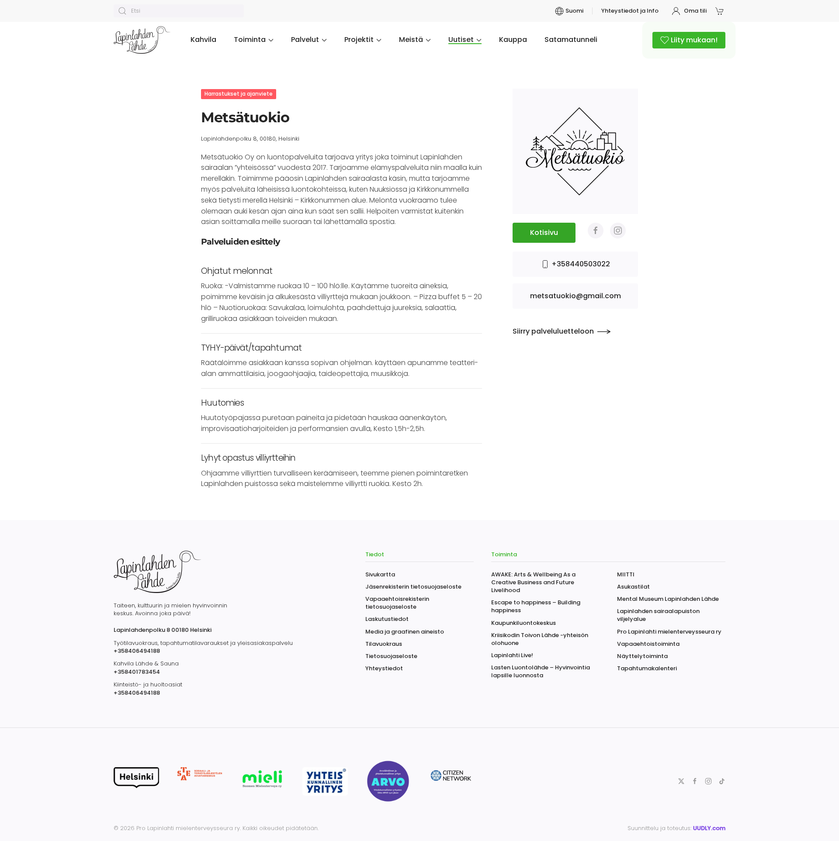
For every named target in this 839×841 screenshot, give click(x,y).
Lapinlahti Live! (512, 655)
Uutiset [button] (461, 39)
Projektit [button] (359, 39)
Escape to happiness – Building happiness (535, 606)
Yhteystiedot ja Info (630, 11)
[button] (720, 11)
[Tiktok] (721, 781)
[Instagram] (618, 230)
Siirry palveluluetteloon (553, 331)
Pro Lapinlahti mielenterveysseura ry (669, 631)
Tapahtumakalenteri (647, 668)
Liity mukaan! (694, 40)
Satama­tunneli (570, 39)
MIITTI (625, 574)
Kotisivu (544, 232)
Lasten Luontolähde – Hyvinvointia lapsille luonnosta (540, 671)
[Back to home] (143, 40)
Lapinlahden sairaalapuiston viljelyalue (658, 615)
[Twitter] (681, 781)
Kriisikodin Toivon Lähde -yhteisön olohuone (539, 639)
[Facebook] (694, 781)
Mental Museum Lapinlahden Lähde (668, 599)
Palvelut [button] (305, 39)
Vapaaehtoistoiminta (648, 644)
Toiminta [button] (250, 39)
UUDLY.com (709, 828)
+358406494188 (137, 651)
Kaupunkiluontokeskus (523, 623)
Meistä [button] (411, 39)
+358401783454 (137, 672)
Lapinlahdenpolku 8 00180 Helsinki (162, 630)
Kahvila (203, 39)
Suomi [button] (574, 11)
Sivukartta (380, 574)
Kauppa (513, 39)
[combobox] (179, 10)
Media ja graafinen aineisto (404, 631)
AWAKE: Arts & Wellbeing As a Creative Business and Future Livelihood (533, 582)
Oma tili (695, 11)
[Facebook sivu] (595, 230)
